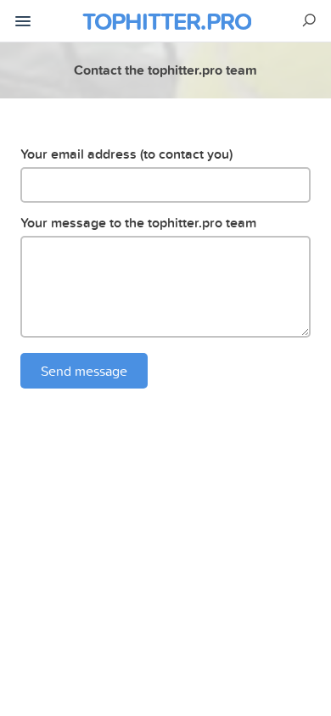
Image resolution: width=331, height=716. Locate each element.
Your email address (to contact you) (126, 154)
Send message (84, 370)
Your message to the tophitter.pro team (138, 222)
